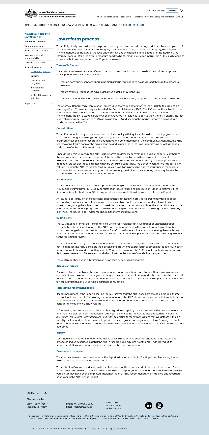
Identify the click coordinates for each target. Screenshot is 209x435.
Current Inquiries (111, 17)
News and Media (152, 17)
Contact (149, 10)
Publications (138, 17)
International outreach (37, 89)
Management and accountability (34, 56)
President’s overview (35, 42)
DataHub (179, 17)
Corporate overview (35, 46)
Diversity (35, 76)
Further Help (160, 10)
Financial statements (35, 63)
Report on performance (36, 51)
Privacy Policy (96, 428)
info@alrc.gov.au (83, 407)
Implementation (167, 17)
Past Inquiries (125, 17)
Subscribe (172, 10)
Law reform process (40, 72)
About (99, 17)
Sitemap (79, 428)
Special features (33, 67)
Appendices (31, 103)
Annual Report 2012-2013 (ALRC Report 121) (37, 35)
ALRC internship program (38, 82)
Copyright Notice (118, 428)
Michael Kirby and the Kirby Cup (41, 96)
